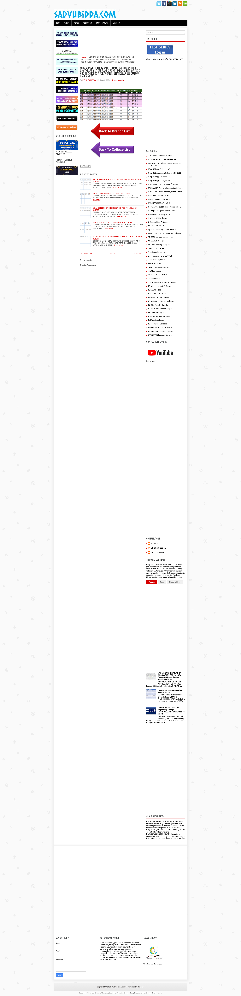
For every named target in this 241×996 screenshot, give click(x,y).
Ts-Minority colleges (156, 320)
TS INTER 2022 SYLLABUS (158, 297)
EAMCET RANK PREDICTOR (159, 267)
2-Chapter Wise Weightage (158, 222)
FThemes (90, 993)
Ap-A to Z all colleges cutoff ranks (162, 229)
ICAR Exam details (155, 271)
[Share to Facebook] (89, 166)
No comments (118, 80)
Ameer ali (154, 543)
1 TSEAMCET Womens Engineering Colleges (165, 188)
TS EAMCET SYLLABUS (157, 294)
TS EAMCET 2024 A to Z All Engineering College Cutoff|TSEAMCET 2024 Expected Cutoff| (171, 710)
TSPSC (76, 23)
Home (58, 23)
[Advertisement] (67, 219)
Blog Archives (174, 582)
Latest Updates (154, 279)
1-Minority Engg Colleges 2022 (160, 199)
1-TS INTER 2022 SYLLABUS (159, 203)
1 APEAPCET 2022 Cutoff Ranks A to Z (163, 159)
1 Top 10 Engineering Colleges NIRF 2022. (164, 173)
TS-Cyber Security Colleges (159, 316)
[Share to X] (86, 166)
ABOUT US (116, 23)
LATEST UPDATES (102, 23)
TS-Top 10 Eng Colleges (157, 324)
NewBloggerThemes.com (152, 993)
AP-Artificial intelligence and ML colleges (164, 233)
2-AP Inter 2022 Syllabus (157, 218)
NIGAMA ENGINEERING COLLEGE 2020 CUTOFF (111, 194)
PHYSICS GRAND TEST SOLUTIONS (162, 282)
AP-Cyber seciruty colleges (158, 245)
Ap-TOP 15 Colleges (156, 248)
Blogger (141, 987)
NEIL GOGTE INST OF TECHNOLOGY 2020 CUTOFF (112, 222)
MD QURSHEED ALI (90, 80)
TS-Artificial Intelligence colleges (161, 301)
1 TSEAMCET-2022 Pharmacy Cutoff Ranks (165, 192)
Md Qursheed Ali (157, 552)
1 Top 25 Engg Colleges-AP (159, 180)
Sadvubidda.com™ (119, 987)
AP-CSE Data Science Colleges (160, 237)
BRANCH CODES (154, 263)
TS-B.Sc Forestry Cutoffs (158, 305)
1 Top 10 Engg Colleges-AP (159, 169)
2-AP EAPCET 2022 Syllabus (159, 214)
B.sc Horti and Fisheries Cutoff (160, 256)
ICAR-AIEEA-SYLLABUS (157, 275)
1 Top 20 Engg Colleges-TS (159, 177)
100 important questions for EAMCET (163, 211)
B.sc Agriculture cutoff (157, 252)
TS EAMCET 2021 (155, 290)
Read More (117, 188)
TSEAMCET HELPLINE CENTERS (160, 331)
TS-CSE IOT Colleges (156, 312)
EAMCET (66, 23)
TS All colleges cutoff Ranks (159, 286)
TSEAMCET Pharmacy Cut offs (160, 335)
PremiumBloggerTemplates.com (129, 993)
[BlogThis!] (84, 166)
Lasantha (112, 993)
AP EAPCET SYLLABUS (157, 226)
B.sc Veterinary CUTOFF (157, 260)
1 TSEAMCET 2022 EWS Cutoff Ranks (163, 184)
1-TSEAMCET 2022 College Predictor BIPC (164, 207)
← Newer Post (86, 253)
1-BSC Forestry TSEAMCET (158, 196)
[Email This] (81, 166)
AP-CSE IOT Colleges (156, 241)
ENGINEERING (87, 23)
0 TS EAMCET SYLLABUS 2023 (160, 156)
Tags (162, 582)
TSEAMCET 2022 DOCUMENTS (160, 328)
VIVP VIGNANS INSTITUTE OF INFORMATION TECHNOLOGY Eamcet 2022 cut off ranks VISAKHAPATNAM (169, 676)
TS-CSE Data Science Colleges (160, 309)
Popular (152, 582)
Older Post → (138, 253)
